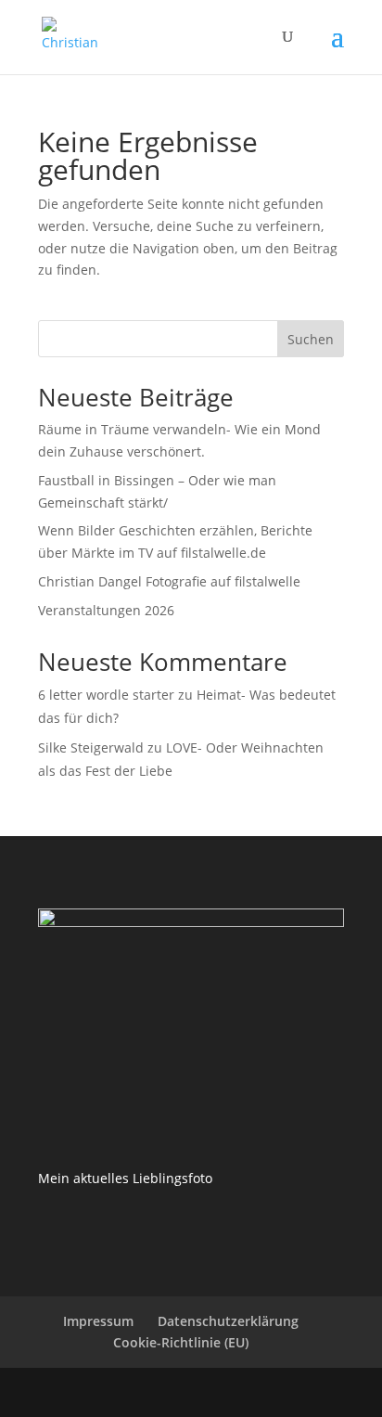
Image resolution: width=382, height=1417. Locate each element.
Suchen (310, 339)
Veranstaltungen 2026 (106, 610)
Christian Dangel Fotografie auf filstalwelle (169, 581)
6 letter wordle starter (106, 694)
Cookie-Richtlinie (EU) (180, 1342)
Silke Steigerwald (91, 747)
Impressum (98, 1321)
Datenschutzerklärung (228, 1321)
